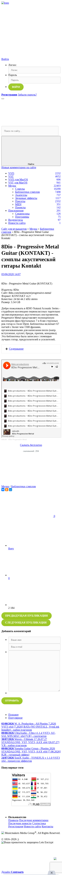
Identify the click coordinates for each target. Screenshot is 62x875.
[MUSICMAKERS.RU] (5, 2)
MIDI (18, 204)
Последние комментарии (33, 820)
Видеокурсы (15, 219)
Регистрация (15, 826)
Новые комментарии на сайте (18, 167)
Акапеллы (21, 195)
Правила (13, 820)
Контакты (47, 826)
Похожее (13, 714)
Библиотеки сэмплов (27, 191)
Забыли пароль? (27, 94)
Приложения (15, 210)
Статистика (39, 823)
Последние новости (20, 823)
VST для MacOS (17, 182)
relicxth (4, 439)
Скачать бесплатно (31, 445)
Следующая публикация (26, 622)
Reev (11, 548)
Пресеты (20, 201)
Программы (22, 216)
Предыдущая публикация (26, 615)
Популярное (15, 717)
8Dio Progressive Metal (17, 439)
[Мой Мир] (10, 489)
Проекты (20, 207)
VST (11, 176)
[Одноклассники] (6, 489)
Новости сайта (16, 223)
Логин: (12, 64)
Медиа (12, 185)
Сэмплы (20, 188)
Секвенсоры (22, 213)
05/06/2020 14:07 (11, 274)
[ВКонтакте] (2, 489)
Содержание (16, 348)
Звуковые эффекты (26, 198)
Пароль (12, 74)
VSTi (11, 173)
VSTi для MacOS (18, 179)
